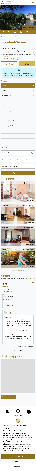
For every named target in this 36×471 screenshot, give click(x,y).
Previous (11, 351)
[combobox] (19, 166)
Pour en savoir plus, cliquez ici (17, 450)
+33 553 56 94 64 (7, 59)
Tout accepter (18, 456)
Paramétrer (18, 466)
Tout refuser (18, 461)
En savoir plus (31, 278)
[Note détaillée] (10, 312)
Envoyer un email (19, 59)
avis (12, 49)
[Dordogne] (7, 2)
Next (24, 351)
